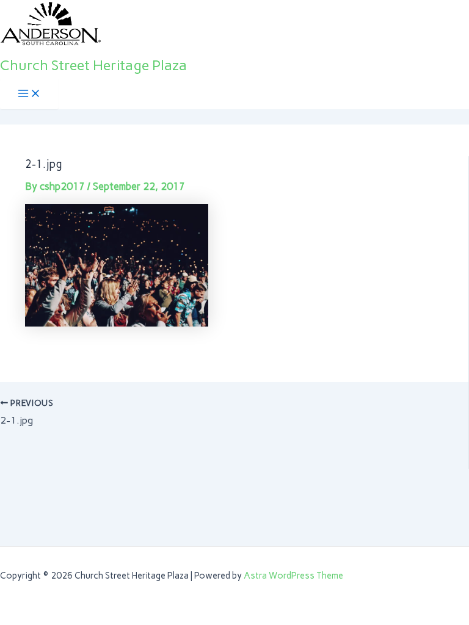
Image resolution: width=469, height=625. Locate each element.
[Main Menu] (29, 94)
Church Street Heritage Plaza (93, 65)
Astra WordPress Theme (293, 575)
